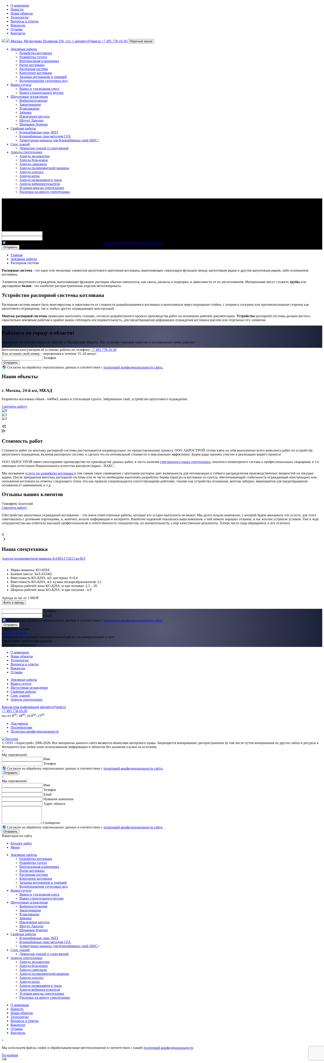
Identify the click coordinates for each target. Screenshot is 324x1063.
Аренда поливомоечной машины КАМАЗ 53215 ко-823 (43, 558)
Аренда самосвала (33, 164)
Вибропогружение (33, 100)
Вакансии (18, 25)
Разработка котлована (35, 53)
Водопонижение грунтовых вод (43, 81)
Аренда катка (29, 176)
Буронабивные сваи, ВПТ (38, 132)
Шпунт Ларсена (31, 120)
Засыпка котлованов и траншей (43, 77)
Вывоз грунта (21, 85)
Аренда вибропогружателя (39, 184)
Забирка (25, 112)
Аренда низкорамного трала (40, 180)
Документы (19, 723)
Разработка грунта (33, 57)
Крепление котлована (35, 73)
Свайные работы (23, 128)
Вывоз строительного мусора (41, 92)
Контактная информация (20, 707)
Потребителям (21, 727)
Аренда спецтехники (26, 152)
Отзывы (17, 29)
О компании (20, 5)
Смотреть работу (14, 406)
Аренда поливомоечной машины (44, 168)
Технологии (20, 17)
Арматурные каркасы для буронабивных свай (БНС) (59, 140)
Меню (15, 847)
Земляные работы (24, 49)
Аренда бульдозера (33, 160)
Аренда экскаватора (34, 156)
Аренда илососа (31, 172)
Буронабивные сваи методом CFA (45, 136)
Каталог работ (21, 843)
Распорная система (33, 69)
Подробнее (10, 1055)
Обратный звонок (141, 41)
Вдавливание (29, 108)
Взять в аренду (14, 602)
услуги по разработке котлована (49, 473)
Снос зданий (20, 144)
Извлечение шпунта (34, 116)
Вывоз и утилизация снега (39, 89)
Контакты (18, 33)
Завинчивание (30, 104)
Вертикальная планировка (39, 61)
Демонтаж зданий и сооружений (44, 148)
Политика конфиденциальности (35, 731)
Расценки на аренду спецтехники (44, 192)
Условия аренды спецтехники (41, 188)
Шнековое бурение (33, 124)
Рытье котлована (32, 65)
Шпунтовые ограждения (29, 96)
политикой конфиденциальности (168, 1048)
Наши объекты (22, 13)
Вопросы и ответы (25, 21)
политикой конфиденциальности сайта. (133, 243)
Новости (17, 9)
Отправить (11, 247)
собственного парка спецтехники (185, 462)
